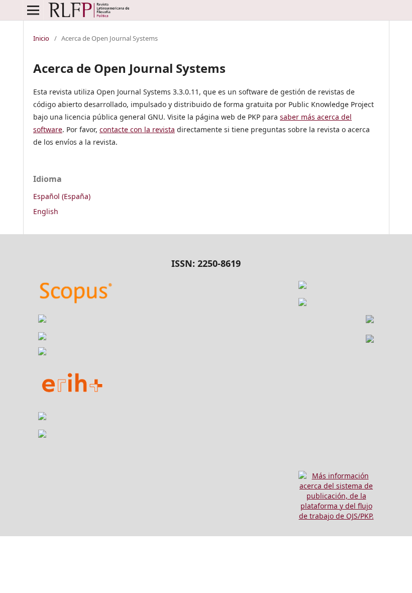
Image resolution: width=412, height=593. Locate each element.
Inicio (41, 38)
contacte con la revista (137, 129)
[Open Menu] (33, 10)
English (45, 211)
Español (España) (61, 196)
